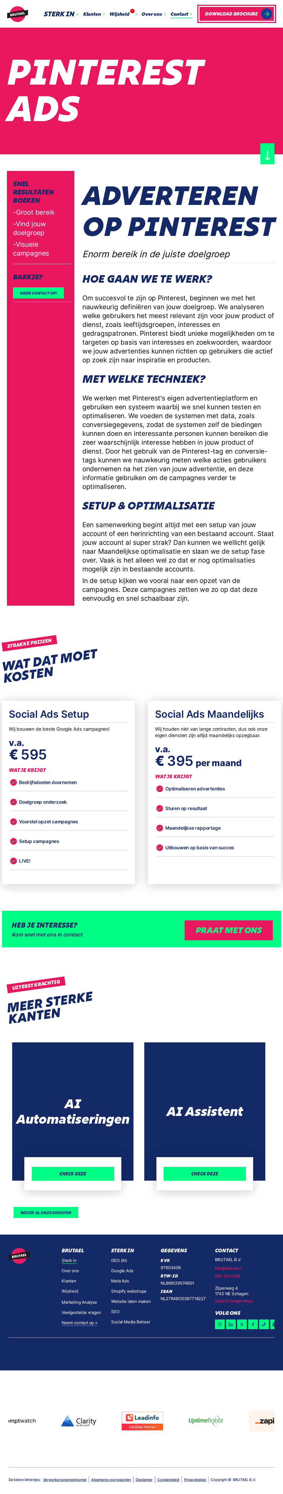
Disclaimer (144, 1479)
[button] (62, 14)
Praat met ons (229, 930)
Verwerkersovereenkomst (65, 1479)
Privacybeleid (195, 1479)
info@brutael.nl (228, 1268)
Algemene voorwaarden (111, 1479)
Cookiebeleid (168, 1479)
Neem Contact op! (38, 293)
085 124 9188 (227, 1276)
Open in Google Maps (234, 1300)
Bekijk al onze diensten (45, 1212)
